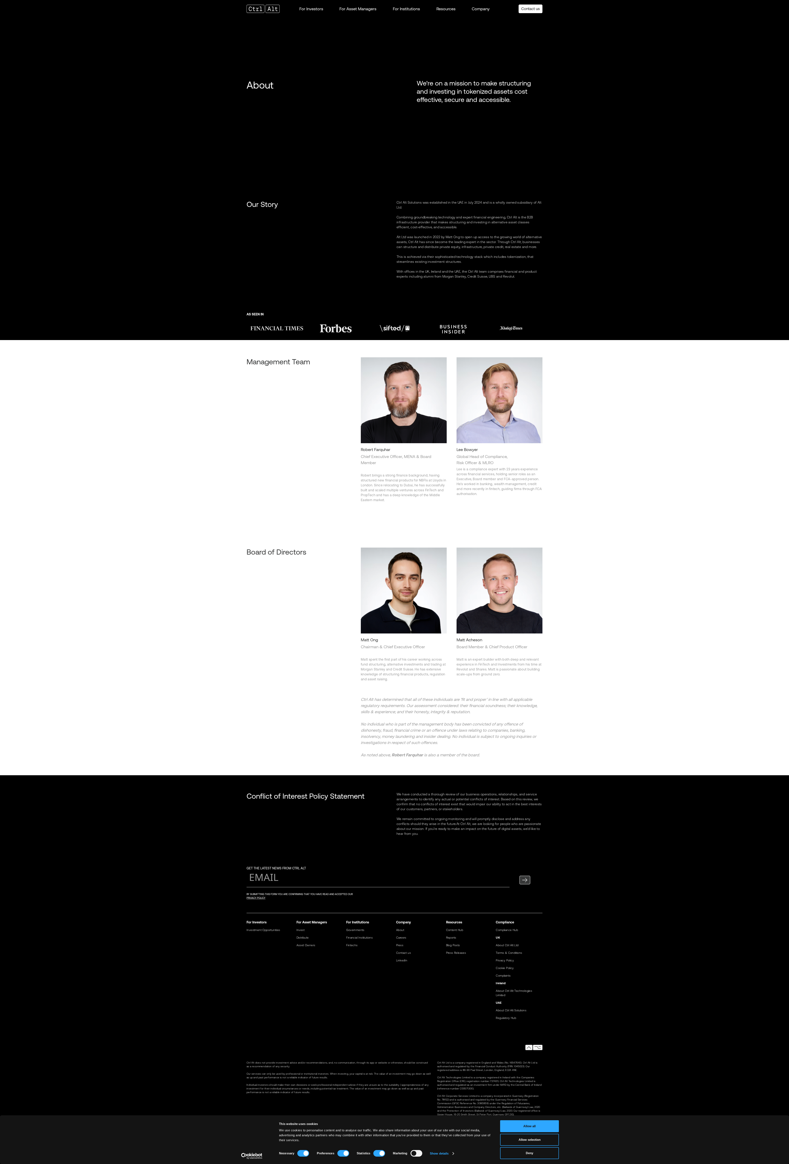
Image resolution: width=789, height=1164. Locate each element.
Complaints (503, 975)
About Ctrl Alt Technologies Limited (514, 993)
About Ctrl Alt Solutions (511, 1010)
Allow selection (530, 1139)
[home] (267, 9)
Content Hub (454, 930)
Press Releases (456, 952)
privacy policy (256, 897)
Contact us (530, 9)
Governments (355, 930)
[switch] (343, 1153)
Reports (451, 937)
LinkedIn (401, 960)
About (400, 930)
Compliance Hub (507, 930)
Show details (439, 1153)
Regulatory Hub (506, 1018)
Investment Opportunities (263, 930)
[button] (311, 9)
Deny (529, 1153)
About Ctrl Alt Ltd (507, 945)
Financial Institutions (359, 937)
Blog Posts (453, 945)
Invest (300, 930)
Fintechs (352, 945)
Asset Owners (305, 945)
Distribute (302, 937)
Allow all (529, 1126)
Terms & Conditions (509, 952)
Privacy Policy (505, 960)
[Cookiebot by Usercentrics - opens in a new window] (252, 1156)
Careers (401, 937)
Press (399, 945)
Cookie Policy (505, 968)
